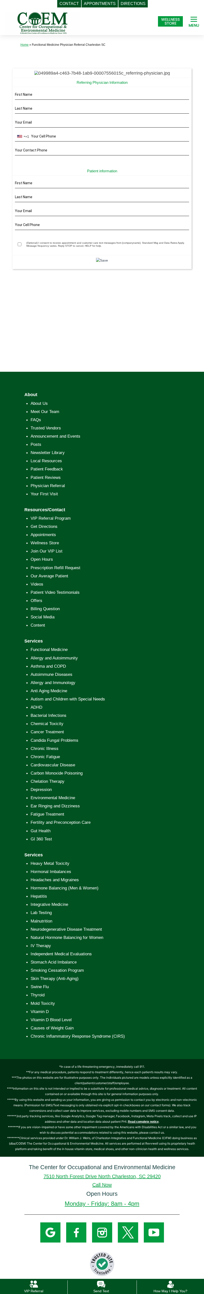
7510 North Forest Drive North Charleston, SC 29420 (102, 1176)
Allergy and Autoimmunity (54, 658)
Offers (36, 600)
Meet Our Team (45, 411)
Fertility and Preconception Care (61, 822)
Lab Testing (41, 912)
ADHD (36, 707)
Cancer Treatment (47, 732)
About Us (39, 403)
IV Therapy (41, 945)
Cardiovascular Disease (53, 765)
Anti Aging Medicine (49, 691)
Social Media (42, 617)
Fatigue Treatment (47, 814)
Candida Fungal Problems (54, 740)
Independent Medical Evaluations (61, 954)
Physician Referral (48, 485)
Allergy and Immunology (53, 682)
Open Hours (42, 559)
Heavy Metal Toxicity (50, 863)
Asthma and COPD (48, 666)
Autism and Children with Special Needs (68, 699)
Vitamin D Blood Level (51, 1019)
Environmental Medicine (53, 797)
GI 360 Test (41, 839)
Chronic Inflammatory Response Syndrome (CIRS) (78, 1036)
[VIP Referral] (33, 1284)
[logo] (42, 22)
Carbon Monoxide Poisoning (57, 773)
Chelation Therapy (47, 781)
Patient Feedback (47, 469)
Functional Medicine (49, 649)
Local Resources (46, 461)
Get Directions (44, 526)
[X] (128, 1232)
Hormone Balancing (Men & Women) (65, 888)
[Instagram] (102, 1232)
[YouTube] (154, 1232)
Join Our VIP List (46, 551)
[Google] (50, 1232)
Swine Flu (40, 986)
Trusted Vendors (46, 428)
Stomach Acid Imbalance (54, 962)
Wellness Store (45, 543)
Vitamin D (40, 1011)
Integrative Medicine (49, 904)
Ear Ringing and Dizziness (55, 806)
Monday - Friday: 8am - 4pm (102, 1203)
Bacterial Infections (48, 715)
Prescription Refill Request (55, 567)
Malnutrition (41, 921)
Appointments (43, 534)
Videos (37, 584)
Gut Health (41, 831)
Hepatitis (39, 896)
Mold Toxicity (43, 1003)
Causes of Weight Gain (52, 1028)
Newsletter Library (48, 452)
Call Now (102, 1185)
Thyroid (38, 995)
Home (24, 44)
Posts (36, 444)
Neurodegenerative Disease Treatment (66, 929)
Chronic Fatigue (45, 756)
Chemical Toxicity (47, 723)
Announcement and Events (55, 436)
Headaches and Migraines (55, 880)
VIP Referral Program (51, 518)
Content (38, 625)
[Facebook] (76, 1232)
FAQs (36, 419)
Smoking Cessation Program (57, 970)
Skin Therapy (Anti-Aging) (55, 978)
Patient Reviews (46, 477)
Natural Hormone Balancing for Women (67, 937)
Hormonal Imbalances (51, 871)
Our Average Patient (49, 576)
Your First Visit (44, 494)
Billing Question (45, 608)
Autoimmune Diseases (51, 674)
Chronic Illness (44, 748)
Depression (41, 789)
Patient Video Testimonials (55, 592)
